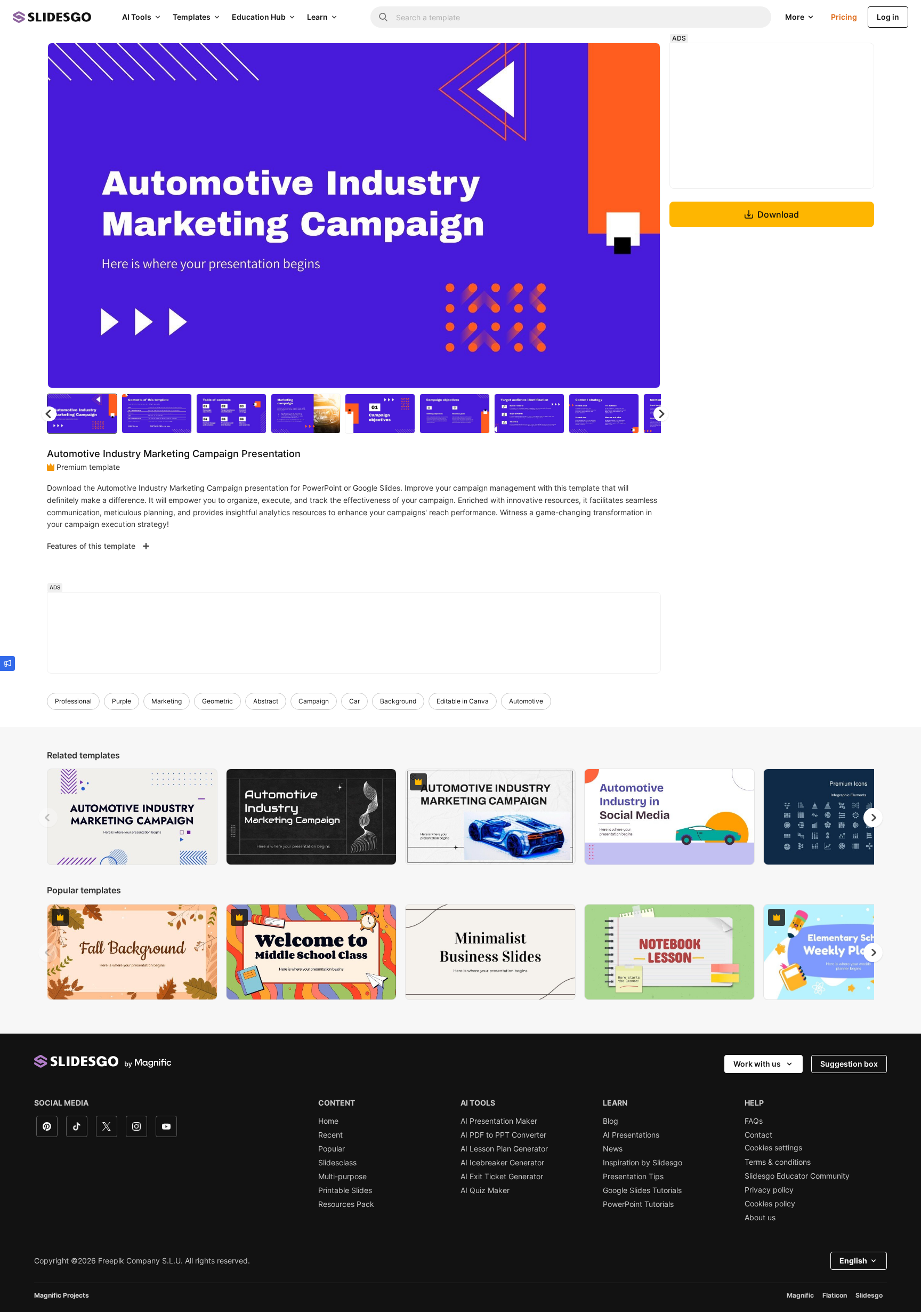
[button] (661, 413)
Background (398, 701)
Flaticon (834, 1295)
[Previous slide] (48, 817)
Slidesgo (869, 1295)
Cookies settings (773, 1147)
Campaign (313, 701)
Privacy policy (769, 1190)
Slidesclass (337, 1162)
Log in (888, 16)
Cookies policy (770, 1203)
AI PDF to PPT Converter (503, 1135)
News (613, 1149)
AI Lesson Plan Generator (504, 1149)
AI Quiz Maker (485, 1190)
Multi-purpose (342, 1176)
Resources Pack (346, 1204)
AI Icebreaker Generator (502, 1162)
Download (778, 214)
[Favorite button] (614, 59)
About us (760, 1217)
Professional (73, 701)
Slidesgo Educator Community (797, 1176)
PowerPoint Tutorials (638, 1204)
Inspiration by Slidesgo (642, 1162)
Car (354, 701)
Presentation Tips (633, 1176)
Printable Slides (345, 1190)
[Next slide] (644, 215)
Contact (758, 1135)
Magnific (800, 1295)
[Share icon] (642, 59)
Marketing (166, 701)
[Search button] (383, 17)
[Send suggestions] (7, 663)
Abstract (265, 701)
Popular (331, 1149)
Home (328, 1121)
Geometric (217, 701)
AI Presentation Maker (499, 1121)
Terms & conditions (778, 1162)
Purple (121, 701)
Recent (330, 1135)
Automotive (526, 701)
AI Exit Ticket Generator (502, 1176)
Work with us (757, 1063)
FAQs (754, 1121)
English (853, 1260)
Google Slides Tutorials (642, 1190)
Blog (610, 1121)
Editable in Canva (463, 701)
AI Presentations (631, 1135)
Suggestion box (849, 1063)
